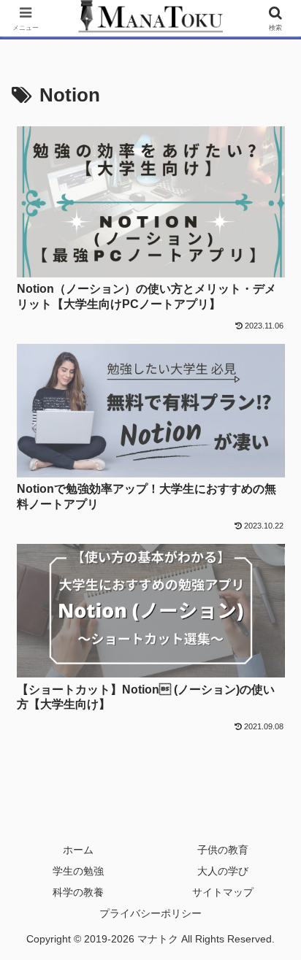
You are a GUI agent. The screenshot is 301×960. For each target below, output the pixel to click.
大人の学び (222, 871)
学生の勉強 (78, 871)
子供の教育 (222, 850)
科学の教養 (78, 892)
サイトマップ (223, 892)
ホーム (78, 850)
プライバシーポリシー (150, 913)
